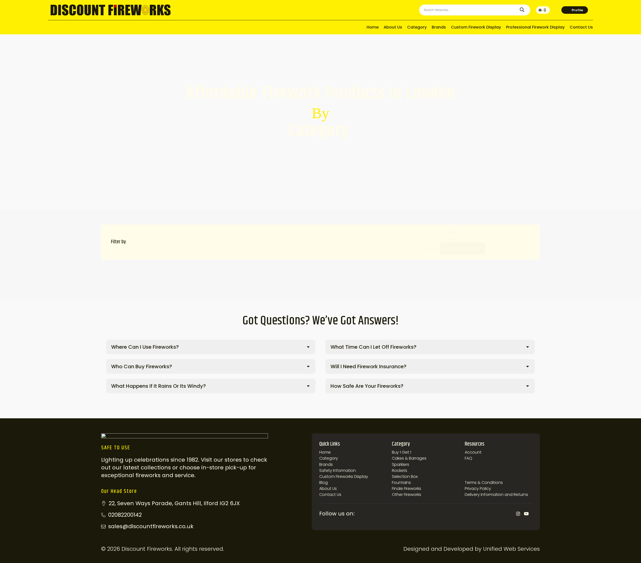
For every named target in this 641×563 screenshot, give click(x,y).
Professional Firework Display (535, 27)
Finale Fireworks (406, 488)
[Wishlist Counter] (556, 10)
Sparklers (400, 464)
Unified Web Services (511, 549)
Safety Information (337, 470)
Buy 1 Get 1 (401, 452)
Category (417, 27)
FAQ (468, 458)
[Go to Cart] (543, 10)
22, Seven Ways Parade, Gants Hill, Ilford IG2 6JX (174, 503)
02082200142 (125, 515)
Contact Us (581, 27)
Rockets (399, 470)
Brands (439, 27)
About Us (393, 27)
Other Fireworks (406, 494)
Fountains (401, 482)
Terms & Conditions (484, 482)
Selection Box (405, 476)
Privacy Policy (478, 488)
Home (373, 27)
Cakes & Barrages (409, 458)
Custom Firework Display (476, 27)
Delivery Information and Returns (496, 494)
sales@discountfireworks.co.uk (151, 526)
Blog (323, 482)
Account (473, 452)
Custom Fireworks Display (343, 476)
